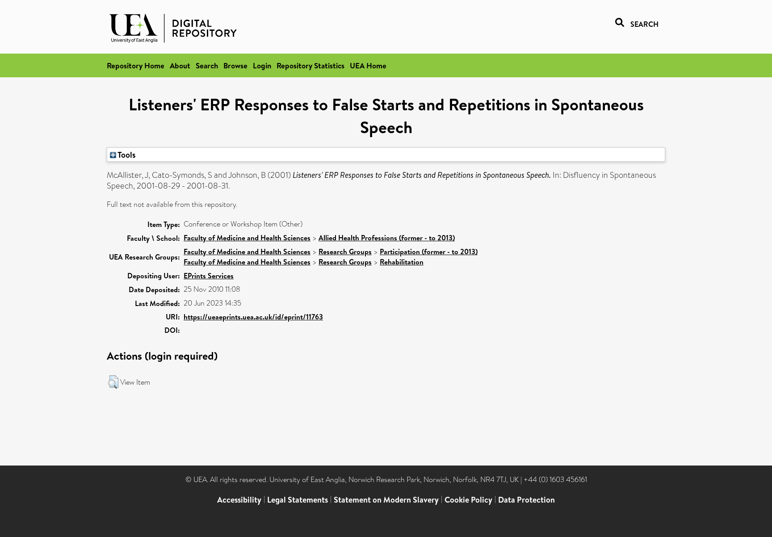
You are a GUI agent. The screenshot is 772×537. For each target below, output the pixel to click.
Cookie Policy (468, 499)
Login (262, 65)
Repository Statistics (310, 65)
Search (207, 65)
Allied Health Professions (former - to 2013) (387, 238)
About (180, 65)
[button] (113, 382)
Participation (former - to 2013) (429, 251)
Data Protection (526, 499)
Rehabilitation (402, 262)
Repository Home (135, 65)
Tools (126, 154)
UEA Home (368, 65)
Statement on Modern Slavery (386, 499)
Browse (235, 65)
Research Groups (345, 251)
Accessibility (239, 499)
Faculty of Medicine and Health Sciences (247, 238)
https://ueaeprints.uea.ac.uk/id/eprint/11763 (253, 317)
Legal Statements (297, 499)
